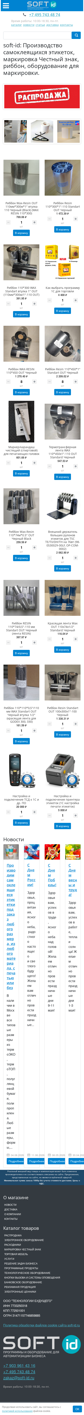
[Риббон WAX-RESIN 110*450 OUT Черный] (21, 344)
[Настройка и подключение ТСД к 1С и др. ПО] (21, 770)
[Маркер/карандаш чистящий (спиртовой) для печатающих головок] (21, 421)
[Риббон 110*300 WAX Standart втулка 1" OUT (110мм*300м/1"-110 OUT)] (21, 262)
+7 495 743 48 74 (19, 1371)
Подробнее (16, 1161)
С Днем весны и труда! (73, 880)
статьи (40, 25)
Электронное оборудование (24, 1240)
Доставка (10, 1209)
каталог (16, 25)
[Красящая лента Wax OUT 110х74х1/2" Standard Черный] (63, 598)
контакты (66, 25)
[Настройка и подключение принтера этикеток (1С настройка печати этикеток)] (63, 770)
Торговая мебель (16, 1254)
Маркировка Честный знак (22, 1249)
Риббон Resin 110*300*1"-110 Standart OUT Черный (62, 206)
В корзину (21, 233)
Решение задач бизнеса (21, 1263)
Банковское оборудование (23, 1282)
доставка (52, 25)
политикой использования (17, 1411)
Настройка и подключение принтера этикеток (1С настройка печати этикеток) (63, 801)
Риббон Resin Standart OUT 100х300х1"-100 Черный (62, 711)
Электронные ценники (20, 1291)
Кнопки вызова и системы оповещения (32, 1277)
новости (28, 25)
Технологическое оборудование (27, 1272)
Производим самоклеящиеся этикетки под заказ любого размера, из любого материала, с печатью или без (11, 926)
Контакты (11, 1218)
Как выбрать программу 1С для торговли (63, 289)
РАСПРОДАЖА (13, 1235)
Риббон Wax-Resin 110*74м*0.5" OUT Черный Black (21, 535)
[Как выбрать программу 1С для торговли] (63, 262)
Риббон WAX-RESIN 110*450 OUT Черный (21, 371)
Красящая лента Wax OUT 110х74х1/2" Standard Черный (62, 626)
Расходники (12, 1244)
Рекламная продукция (20, 1287)
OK (77, 1409)
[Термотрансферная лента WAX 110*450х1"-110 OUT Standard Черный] (63, 421)
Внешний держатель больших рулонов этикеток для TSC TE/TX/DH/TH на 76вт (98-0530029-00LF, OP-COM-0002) (62, 540)
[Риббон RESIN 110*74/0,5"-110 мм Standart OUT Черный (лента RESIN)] (21, 598)
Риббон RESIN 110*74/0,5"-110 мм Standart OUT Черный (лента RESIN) (21, 628)
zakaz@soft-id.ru (18, 1378)
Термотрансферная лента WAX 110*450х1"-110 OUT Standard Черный (63, 452)
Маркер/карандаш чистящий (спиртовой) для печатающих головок (21, 450)
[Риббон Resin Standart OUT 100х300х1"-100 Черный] (63, 682)
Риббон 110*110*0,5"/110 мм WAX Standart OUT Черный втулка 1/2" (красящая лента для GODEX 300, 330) (21, 715)
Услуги (9, 1258)
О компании (12, 1214)
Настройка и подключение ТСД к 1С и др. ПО (21, 799)
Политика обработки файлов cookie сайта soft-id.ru (41, 1325)
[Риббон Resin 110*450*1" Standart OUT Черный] (63, 344)
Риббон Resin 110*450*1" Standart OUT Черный (62, 371)
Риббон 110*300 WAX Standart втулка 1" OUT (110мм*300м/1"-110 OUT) (21, 291)
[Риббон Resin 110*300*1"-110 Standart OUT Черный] (63, 177)
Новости (10, 1204)
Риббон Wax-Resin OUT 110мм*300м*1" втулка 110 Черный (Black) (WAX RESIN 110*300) (21, 208)
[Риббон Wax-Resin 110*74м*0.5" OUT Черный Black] (21, 506)
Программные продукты (21, 1268)
